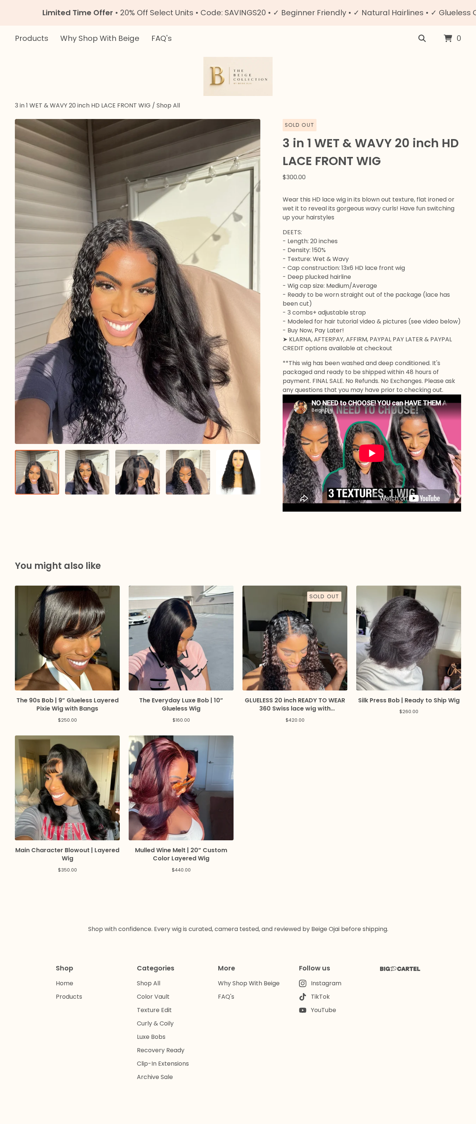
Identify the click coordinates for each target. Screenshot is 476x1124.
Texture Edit (154, 1010)
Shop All (168, 105)
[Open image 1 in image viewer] (137, 281)
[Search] (422, 39)
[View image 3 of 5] (137, 472)
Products (31, 38)
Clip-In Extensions (163, 1063)
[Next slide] (250, 281)
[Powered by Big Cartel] (400, 968)
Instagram (326, 983)
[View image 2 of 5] (87, 472)
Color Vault (153, 996)
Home (64, 983)
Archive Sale (155, 1077)
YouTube (323, 1010)
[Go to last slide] (25, 281)
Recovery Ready (160, 1050)
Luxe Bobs (151, 1037)
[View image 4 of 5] (188, 472)
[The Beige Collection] (238, 76)
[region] (238, 13)
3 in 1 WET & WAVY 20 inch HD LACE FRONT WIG (83, 105)
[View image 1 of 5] (37, 472)
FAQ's (161, 38)
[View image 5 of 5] (238, 472)
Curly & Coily (155, 1023)
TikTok (320, 996)
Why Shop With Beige (99, 38)
